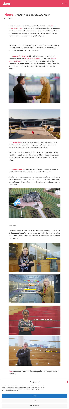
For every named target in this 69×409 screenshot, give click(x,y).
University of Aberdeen (32, 59)
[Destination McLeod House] (34, 203)
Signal (11, 371)
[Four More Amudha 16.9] (34, 320)
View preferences (34, 406)
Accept (34, 396)
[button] (66, 382)
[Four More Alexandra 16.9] (34, 257)
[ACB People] (34, 88)
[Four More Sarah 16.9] (34, 351)
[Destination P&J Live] (34, 124)
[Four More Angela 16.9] (34, 288)
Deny (34, 401)
